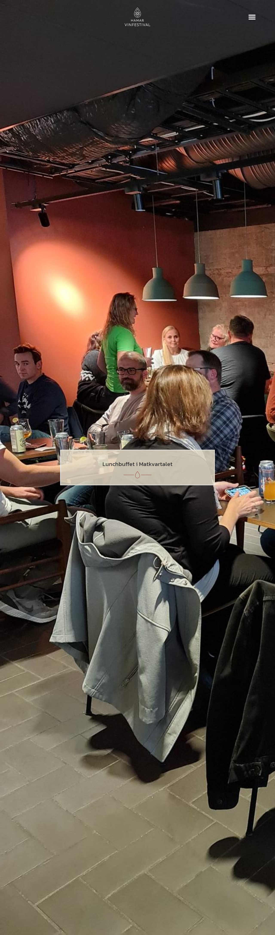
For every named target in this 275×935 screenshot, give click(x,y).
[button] (252, 17)
